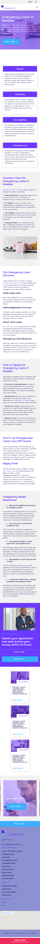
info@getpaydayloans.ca (12, 844)
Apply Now (20, 941)
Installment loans (8, 875)
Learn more (15, 806)
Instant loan (6, 857)
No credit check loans (9, 860)
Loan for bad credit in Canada (12, 851)
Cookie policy (6, 895)
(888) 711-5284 (7, 840)
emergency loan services (12, 283)
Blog (30, 2)
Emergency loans (8, 854)
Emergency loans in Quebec (13, 190)
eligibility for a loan (21, 400)
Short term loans (8, 869)
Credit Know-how (9, 848)
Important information (9, 886)
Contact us (6, 899)
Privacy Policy (6, 889)
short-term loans (12, 327)
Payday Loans (6, 872)
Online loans (6, 866)
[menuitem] (36, 1)
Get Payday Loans (9, 471)
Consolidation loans (8, 863)
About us (5, 882)
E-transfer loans (7, 878)
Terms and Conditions (9, 892)
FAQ (3, 905)
